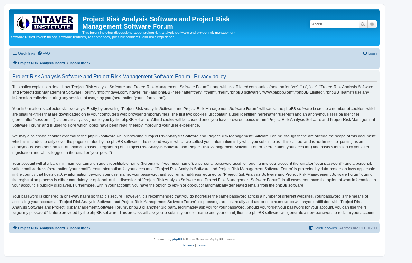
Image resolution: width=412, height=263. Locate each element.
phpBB (177, 239)
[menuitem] (43, 53)
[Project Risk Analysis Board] (46, 22)
